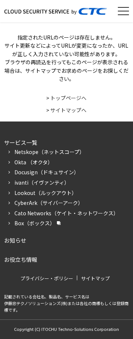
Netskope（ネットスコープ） (49, 151)
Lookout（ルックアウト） (45, 192)
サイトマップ (95, 278)
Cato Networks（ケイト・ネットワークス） (66, 213)
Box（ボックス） (34, 223)
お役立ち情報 (20, 259)
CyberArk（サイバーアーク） (48, 202)
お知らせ (15, 240)
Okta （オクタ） (33, 162)
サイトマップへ (68, 110)
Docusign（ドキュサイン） (46, 172)
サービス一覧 (20, 142)
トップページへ (68, 98)
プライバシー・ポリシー (46, 278)
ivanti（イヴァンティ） (41, 182)
